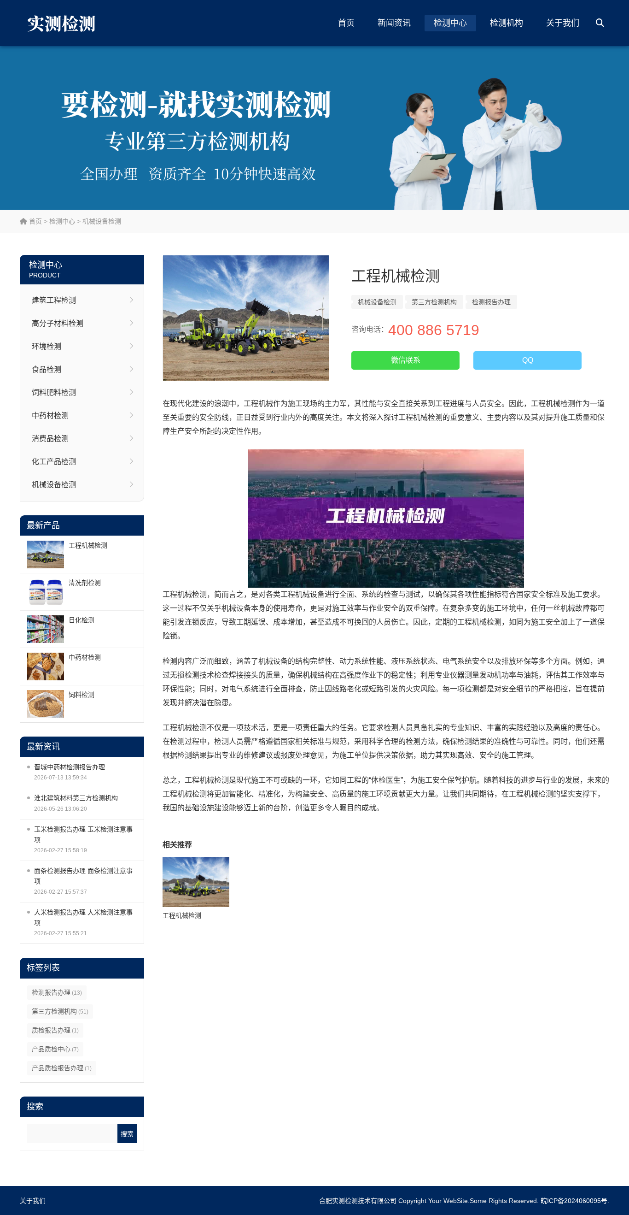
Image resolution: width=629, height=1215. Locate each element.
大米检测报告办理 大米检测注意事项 (83, 917)
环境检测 (46, 346)
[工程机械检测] (45, 554)
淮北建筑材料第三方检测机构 (76, 798)
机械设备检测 (101, 221)
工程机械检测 (88, 545)
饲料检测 (81, 694)
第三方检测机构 (60, 1011)
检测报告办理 (57, 992)
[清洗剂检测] (45, 592)
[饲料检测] (45, 704)
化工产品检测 (54, 462)
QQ (527, 360)
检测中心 (450, 23)
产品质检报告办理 (62, 1068)
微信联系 (405, 360)
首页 (346, 23)
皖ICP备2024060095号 (574, 1200)
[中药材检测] (45, 666)
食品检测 (46, 369)
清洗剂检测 (85, 582)
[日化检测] (45, 629)
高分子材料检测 (57, 323)
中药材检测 (50, 415)
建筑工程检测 (54, 300)
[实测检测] (63, 23)
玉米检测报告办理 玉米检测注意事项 (83, 834)
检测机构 (506, 23)
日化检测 (81, 620)
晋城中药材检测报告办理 (69, 767)
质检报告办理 (55, 1030)
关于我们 (562, 23)
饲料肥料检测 (54, 392)
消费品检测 (50, 438)
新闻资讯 (394, 23)
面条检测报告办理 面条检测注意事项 (83, 876)
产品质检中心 (55, 1049)
